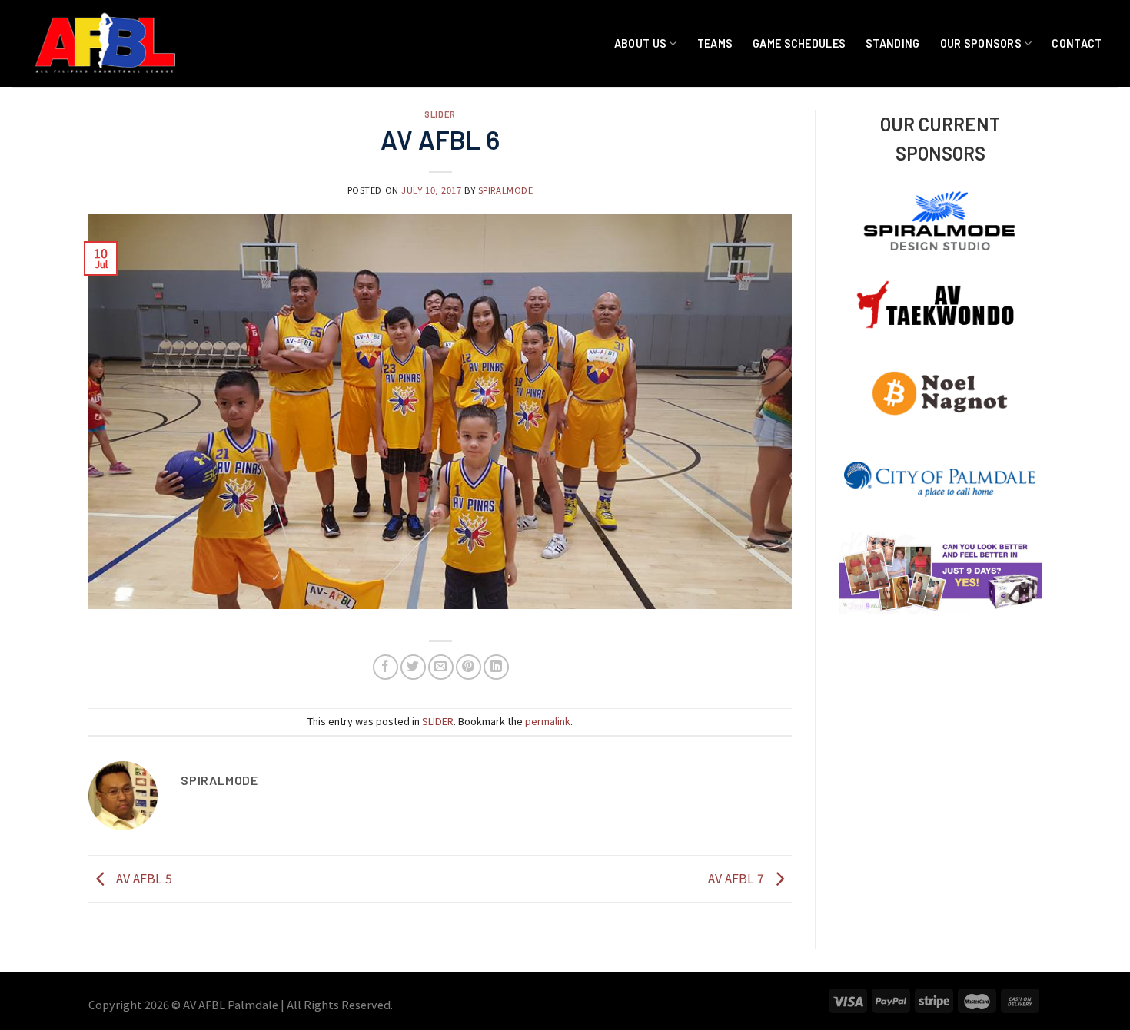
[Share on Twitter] (413, 667)
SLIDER (439, 114)
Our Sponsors (981, 43)
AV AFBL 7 (737, 877)
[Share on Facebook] (385, 667)
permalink (547, 721)
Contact (1077, 43)
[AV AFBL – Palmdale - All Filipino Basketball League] (107, 43)
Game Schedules (799, 43)
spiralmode (505, 190)
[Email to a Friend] (441, 667)
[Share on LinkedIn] (496, 667)
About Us (640, 43)
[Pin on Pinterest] (468, 667)
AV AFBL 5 (142, 877)
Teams (715, 43)
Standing (892, 43)
